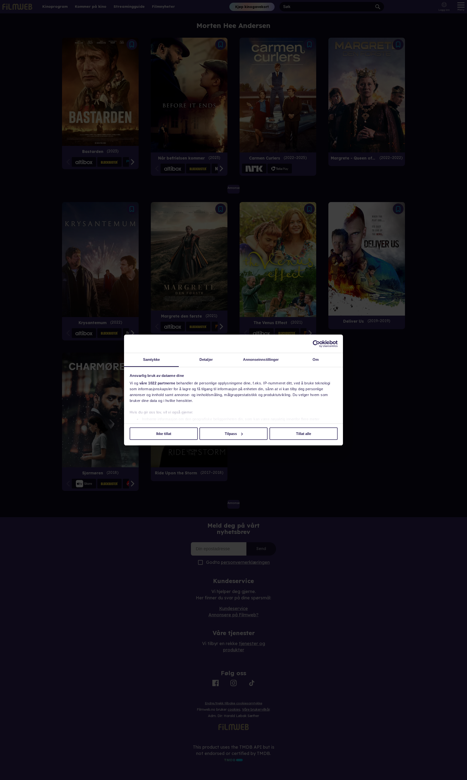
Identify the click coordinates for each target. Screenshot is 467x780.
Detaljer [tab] (206, 359)
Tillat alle (303, 434)
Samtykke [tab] (151, 359)
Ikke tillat (163, 434)
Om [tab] (316, 359)
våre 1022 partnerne (157, 383)
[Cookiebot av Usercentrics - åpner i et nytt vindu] (316, 343)
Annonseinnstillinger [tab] (261, 359)
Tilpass (231, 434)
